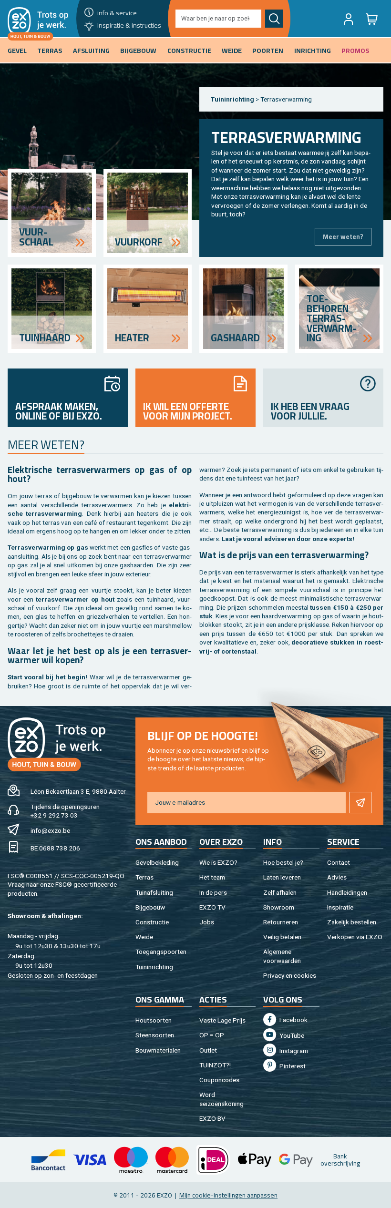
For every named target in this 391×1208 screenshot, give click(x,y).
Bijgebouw (150, 907)
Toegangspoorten (160, 951)
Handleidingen (347, 892)
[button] (348, 18)
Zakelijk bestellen (351, 922)
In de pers (213, 892)
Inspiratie (340, 907)
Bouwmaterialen (158, 1050)
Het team (212, 877)
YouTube (291, 1035)
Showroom (278, 907)
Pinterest (292, 1066)
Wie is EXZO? (218, 862)
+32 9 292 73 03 (54, 815)
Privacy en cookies (289, 975)
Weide (144, 937)
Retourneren (280, 922)
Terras (144, 877)
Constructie (152, 922)
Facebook (293, 1020)
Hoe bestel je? (283, 862)
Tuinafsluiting (154, 892)
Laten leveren (282, 877)
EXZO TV (212, 907)
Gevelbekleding (157, 862)
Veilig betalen (282, 937)
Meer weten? (343, 236)
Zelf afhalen (280, 892)
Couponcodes (219, 1080)
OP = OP (211, 1035)
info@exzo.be (50, 830)
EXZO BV (212, 1118)
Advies (337, 877)
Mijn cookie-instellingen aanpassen (228, 1195)
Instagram (293, 1050)
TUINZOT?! (215, 1065)
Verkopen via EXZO (354, 937)
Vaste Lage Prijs (222, 1020)
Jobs (206, 922)
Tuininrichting (232, 99)
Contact (338, 862)
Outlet (208, 1050)
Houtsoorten (153, 1020)
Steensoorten (154, 1035)
